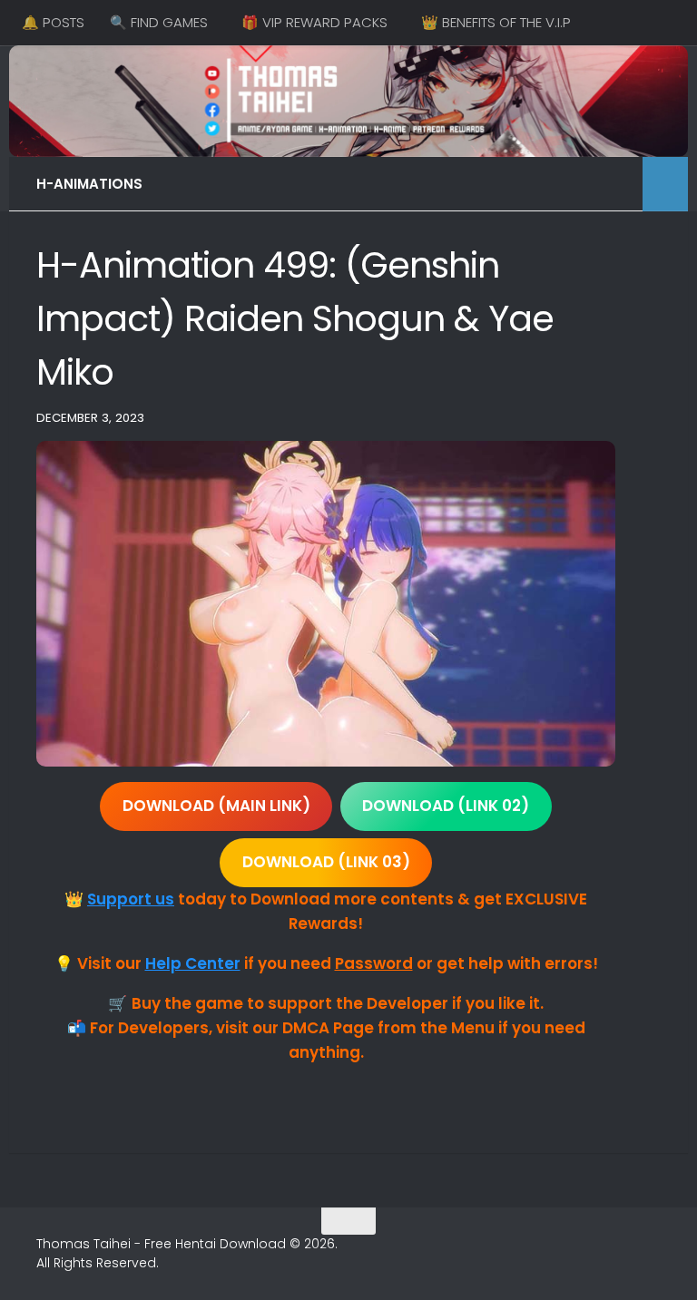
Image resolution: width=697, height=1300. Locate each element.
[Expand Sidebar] (665, 184)
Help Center (193, 963)
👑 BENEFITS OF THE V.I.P (496, 22)
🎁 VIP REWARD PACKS (314, 22)
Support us (130, 899)
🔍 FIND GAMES (159, 22)
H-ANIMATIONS (89, 183)
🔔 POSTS (53, 22)
